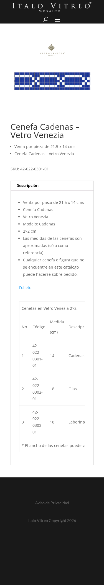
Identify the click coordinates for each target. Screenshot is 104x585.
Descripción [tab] (27, 185)
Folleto (25, 287)
